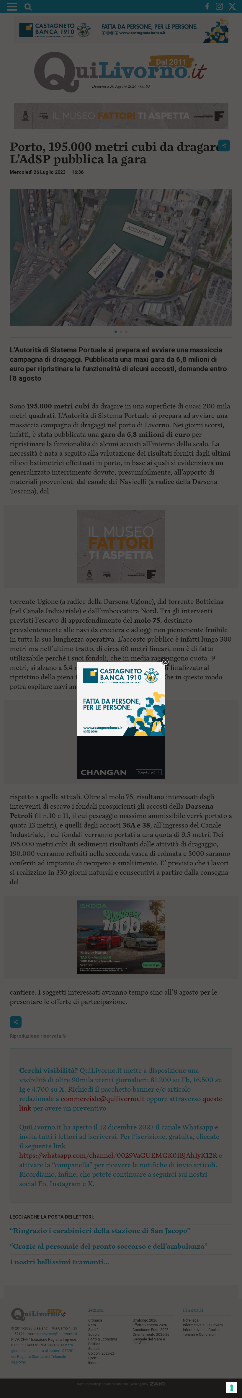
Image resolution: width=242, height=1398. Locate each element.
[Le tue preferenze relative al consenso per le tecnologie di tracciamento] (231, 1387)
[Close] (165, 662)
